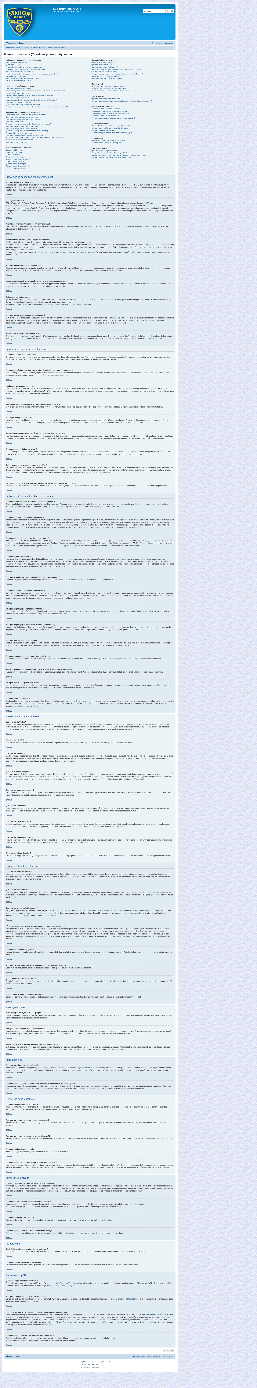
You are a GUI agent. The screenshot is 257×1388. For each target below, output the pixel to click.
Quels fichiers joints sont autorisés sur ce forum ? (109, 140)
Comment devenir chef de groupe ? (104, 71)
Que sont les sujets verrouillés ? (17, 166)
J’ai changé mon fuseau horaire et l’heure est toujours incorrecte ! (29, 95)
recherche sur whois (157, 1315)
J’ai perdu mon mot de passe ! (16, 76)
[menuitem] (22, 43)
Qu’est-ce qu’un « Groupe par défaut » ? (106, 76)
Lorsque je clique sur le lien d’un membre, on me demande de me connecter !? (37, 107)
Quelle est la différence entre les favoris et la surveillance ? (112, 126)
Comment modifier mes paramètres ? (19, 88)
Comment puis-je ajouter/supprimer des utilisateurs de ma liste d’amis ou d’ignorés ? (121, 101)
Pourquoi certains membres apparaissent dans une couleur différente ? (117, 74)
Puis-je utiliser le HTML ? (14, 152)
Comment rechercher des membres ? (105, 116)
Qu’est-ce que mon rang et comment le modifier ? (23, 105)
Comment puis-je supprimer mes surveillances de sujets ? (112, 133)
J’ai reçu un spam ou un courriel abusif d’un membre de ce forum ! (115, 91)
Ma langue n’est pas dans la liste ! (18, 98)
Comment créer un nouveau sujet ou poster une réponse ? (27, 115)
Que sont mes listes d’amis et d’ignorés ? (106, 99)
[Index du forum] (29, 22)
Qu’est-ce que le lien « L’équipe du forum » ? (107, 78)
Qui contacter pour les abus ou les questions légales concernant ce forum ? (118, 155)
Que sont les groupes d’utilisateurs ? (104, 67)
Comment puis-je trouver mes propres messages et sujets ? (113, 118)
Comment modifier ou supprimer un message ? (22, 117)
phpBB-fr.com (93, 1364)
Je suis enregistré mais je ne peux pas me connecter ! (25, 69)
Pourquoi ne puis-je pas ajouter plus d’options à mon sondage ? (28, 124)
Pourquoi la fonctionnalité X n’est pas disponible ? (109, 153)
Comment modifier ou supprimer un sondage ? (22, 126)
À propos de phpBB (56, 1286)
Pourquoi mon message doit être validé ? (20, 140)
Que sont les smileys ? (14, 154)
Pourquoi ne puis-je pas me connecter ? (20, 71)
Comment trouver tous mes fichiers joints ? (106, 143)
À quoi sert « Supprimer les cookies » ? (20, 81)
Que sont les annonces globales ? (18, 159)
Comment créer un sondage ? (16, 121)
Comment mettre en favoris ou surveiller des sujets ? (110, 128)
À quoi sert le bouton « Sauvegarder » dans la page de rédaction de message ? (34, 137)
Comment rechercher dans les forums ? (105, 109)
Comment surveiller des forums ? (103, 130)
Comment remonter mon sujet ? (17, 142)
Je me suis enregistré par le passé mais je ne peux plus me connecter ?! (32, 74)
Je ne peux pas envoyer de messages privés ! (108, 86)
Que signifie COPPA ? (13, 65)
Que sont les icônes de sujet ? (17, 168)
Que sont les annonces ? (15, 161)
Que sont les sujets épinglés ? (16, 164)
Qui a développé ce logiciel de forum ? (105, 151)
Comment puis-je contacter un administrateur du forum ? (111, 157)
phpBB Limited (70, 1283)
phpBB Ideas (127, 1299)
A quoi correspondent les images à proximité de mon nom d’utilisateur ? (31, 100)
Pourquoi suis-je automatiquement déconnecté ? (23, 78)
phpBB (139, 423)
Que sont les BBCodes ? (14, 150)
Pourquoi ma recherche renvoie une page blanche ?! (110, 113)
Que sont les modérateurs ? (101, 65)
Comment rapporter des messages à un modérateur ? (25, 135)
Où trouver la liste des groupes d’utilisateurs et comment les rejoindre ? (117, 69)
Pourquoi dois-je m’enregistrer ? (17, 62)
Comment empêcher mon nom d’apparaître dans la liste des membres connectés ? (35, 91)
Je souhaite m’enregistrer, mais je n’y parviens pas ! (24, 67)
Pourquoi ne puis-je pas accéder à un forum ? (22, 128)
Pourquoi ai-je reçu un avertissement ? (19, 133)
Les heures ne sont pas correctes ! (18, 93)
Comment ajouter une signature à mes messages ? (24, 119)
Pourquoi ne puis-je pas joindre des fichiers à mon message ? (28, 131)
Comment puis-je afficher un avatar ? (19, 102)
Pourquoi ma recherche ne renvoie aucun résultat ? (109, 111)
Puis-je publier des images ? (16, 157)
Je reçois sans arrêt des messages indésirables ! (109, 88)
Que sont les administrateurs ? (102, 62)
